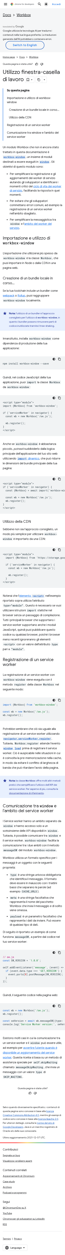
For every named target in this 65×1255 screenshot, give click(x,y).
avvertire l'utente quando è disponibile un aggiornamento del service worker (30, 1052)
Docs (7, 15)
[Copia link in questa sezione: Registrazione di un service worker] (19, 665)
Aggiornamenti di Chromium (18, 1176)
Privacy (18, 1238)
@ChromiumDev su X (14, 1207)
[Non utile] (41, 64)
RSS (5, 1224)
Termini (7, 1238)
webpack (8, 295)
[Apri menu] (5, 4)
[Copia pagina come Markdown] (39, 80)
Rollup (21, 295)
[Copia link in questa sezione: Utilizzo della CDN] (34, 522)
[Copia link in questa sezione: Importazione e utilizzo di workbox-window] (37, 243)
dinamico (28, 458)
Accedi (56, 4)
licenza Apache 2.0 (48, 1119)
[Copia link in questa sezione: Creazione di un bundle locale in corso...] (18, 283)
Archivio (7, 1187)
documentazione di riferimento (26, 793)
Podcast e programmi (15, 1192)
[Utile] (36, 64)
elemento (31, 596)
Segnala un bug (11, 1155)
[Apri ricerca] (39, 4)
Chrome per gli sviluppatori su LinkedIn (24, 1218)
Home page (9, 57)
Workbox (24, 15)
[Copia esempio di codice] (59, 359)
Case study (9, 1181)
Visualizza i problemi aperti (17, 1160)
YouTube (7, 1213)
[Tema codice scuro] (54, 359)
